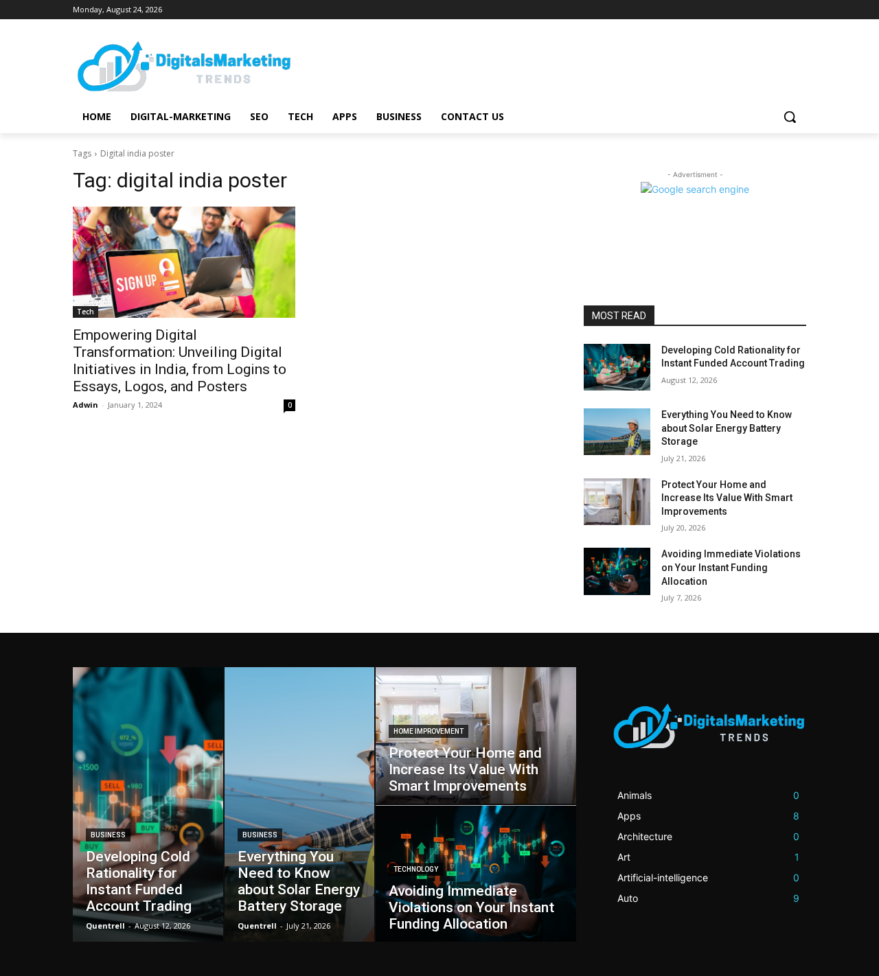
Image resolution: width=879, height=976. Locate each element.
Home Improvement (428, 731)
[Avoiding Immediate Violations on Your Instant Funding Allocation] (617, 571)
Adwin (85, 404)
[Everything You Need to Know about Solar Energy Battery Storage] (617, 431)
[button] (789, 116)
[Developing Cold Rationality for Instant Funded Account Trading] (617, 367)
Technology (415, 869)
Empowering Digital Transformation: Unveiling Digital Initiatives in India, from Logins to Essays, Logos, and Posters (179, 361)
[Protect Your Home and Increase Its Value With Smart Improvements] (617, 501)
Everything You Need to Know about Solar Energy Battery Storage (726, 428)
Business (108, 835)
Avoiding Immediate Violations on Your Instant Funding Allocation (731, 567)
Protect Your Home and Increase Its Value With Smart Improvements (726, 498)
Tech (85, 311)
